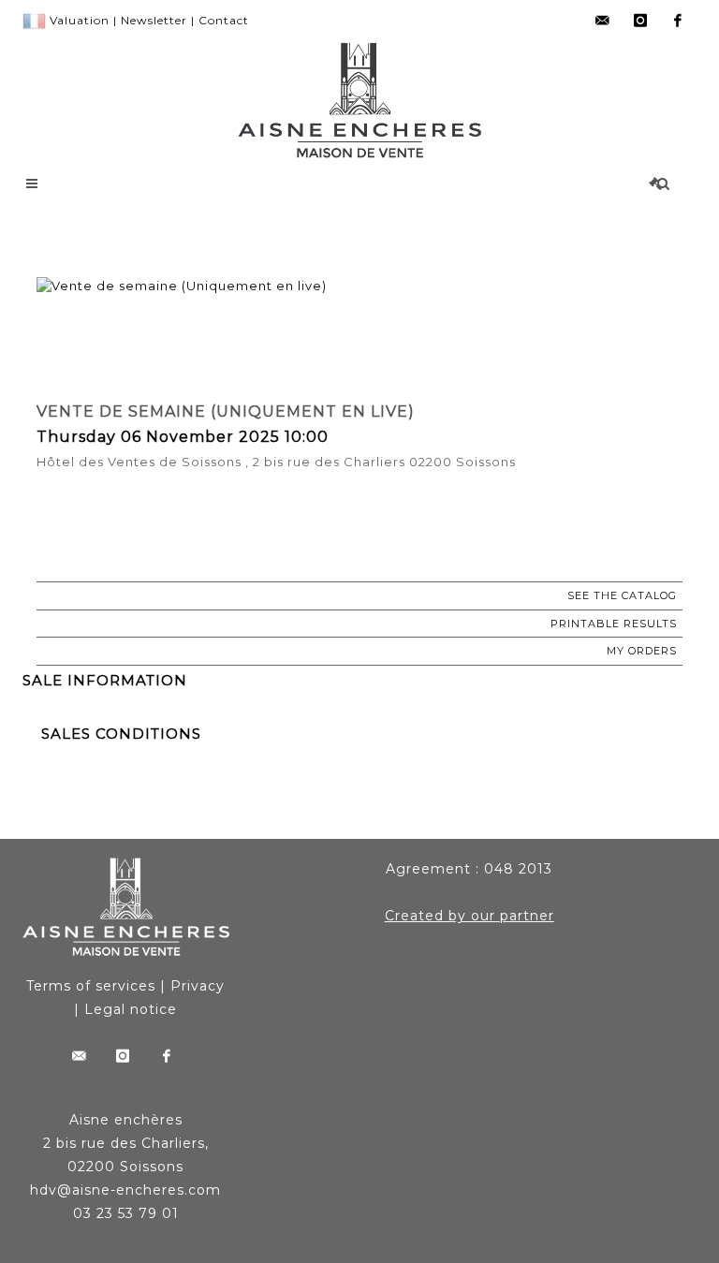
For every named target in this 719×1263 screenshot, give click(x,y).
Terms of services (90, 985)
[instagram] (640, 20)
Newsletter (154, 20)
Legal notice (130, 1009)
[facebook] (678, 20)
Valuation (80, 20)
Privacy (197, 985)
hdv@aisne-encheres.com (125, 1190)
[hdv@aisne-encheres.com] (603, 20)
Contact (223, 20)
